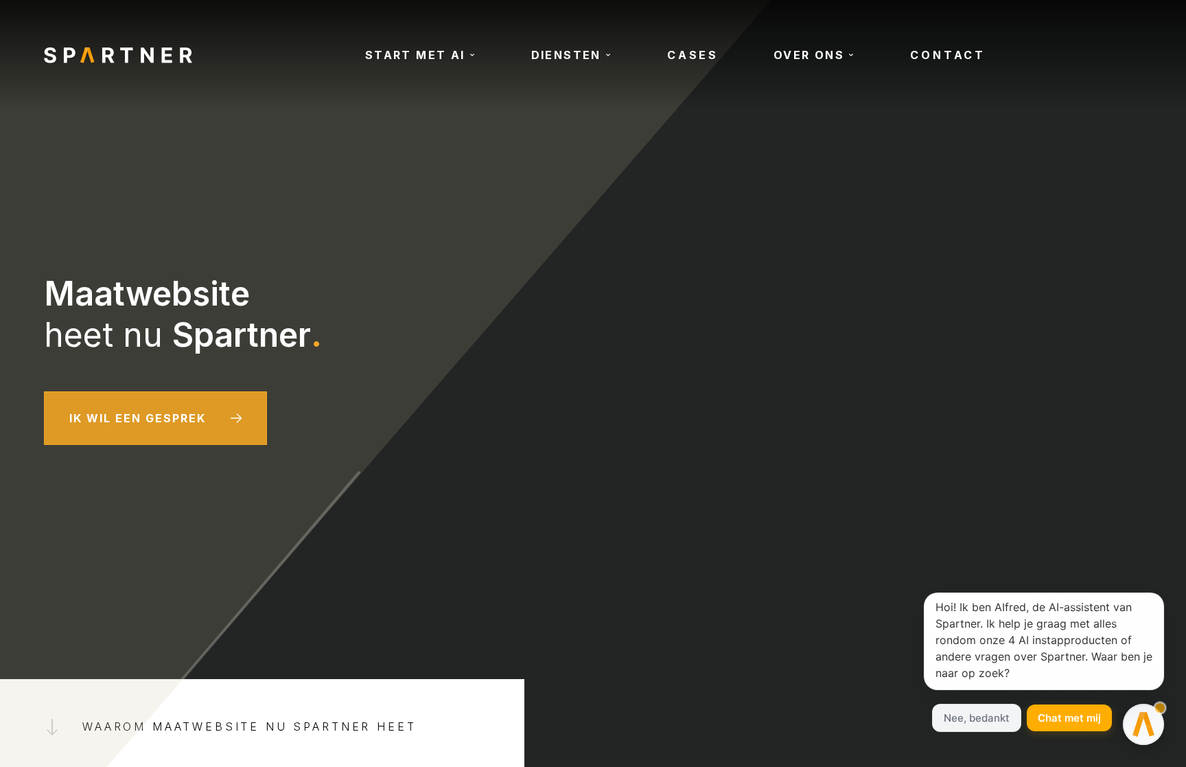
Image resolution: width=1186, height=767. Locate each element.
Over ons (809, 55)
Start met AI (415, 55)
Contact (948, 55)
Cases (693, 55)
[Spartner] (118, 55)
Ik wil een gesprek (137, 418)
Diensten (566, 55)
